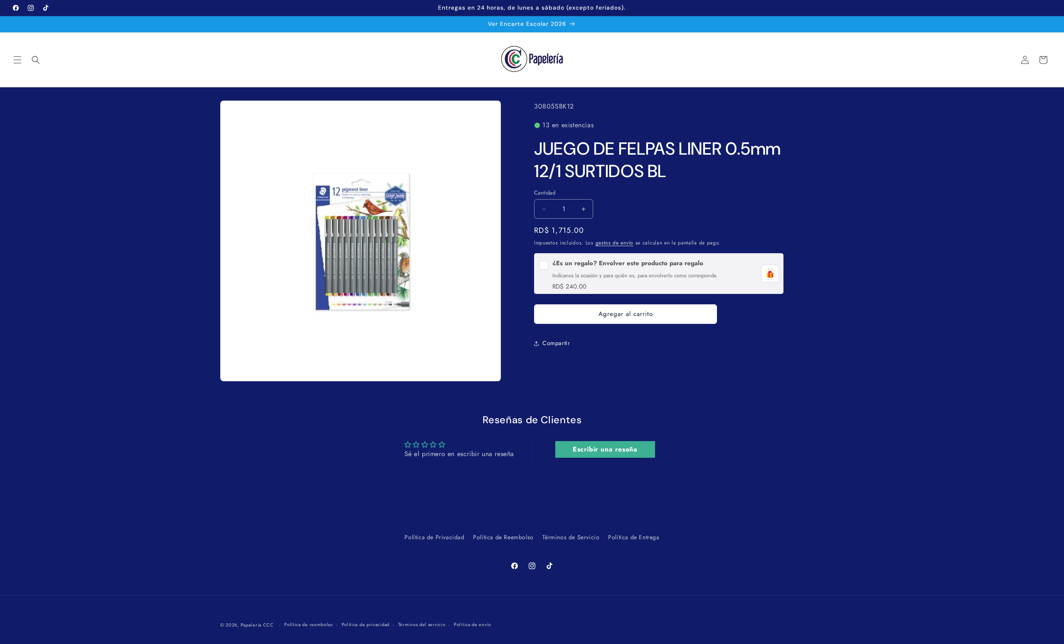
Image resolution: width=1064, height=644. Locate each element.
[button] (17, 60)
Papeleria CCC (257, 625)
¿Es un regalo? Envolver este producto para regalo (627, 263)
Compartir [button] (556, 343)
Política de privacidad (365, 625)
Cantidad (544, 193)
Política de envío (472, 625)
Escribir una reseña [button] (605, 449)
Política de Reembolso (503, 537)
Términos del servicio (422, 625)
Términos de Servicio (571, 537)
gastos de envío (615, 243)
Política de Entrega (633, 537)
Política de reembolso (308, 625)
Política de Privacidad (434, 537)
